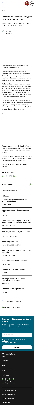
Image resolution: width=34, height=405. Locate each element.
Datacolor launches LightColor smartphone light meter (13, 279)
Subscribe (17, 347)
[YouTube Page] (14, 381)
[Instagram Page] (6, 381)
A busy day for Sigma (10, 241)
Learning (5, 361)
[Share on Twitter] (3, 176)
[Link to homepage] (13, 3)
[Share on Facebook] (7, 176)
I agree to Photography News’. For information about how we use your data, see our (16, 341)
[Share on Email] (10, 176)
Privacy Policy (6, 402)
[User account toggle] (27, 3)
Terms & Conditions (8, 398)
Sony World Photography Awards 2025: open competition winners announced (16, 221)
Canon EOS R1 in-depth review (13, 269)
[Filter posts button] (30, 184)
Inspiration (5, 375)
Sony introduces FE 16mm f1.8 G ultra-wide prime (16, 251)
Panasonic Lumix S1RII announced (15, 261)
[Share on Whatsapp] (14, 176)
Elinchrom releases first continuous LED (15, 211)
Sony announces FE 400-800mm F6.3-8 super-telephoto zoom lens (16, 232)
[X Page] (10, 381)
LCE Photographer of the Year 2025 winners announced (15, 200)
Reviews (4, 370)
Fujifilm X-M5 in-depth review (13, 289)
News (3, 365)
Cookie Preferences (8, 394)
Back (3, 11)
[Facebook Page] (3, 381)
